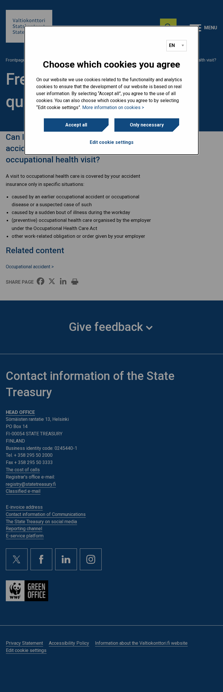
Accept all (76, 125)
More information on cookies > (113, 107)
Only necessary (147, 125)
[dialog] (111, 90)
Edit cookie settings (112, 142)
